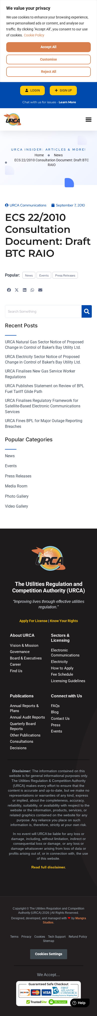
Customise (48, 59)
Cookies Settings (48, 954)
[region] (48, 41)
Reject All (48, 72)
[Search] (87, 311)
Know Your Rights (64, 621)
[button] (88, 119)
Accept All (48, 47)
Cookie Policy (34, 35)
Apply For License (33, 621)
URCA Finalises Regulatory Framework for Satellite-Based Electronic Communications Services (42, 406)
